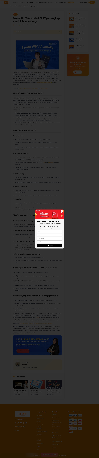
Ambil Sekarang (49, 245)
